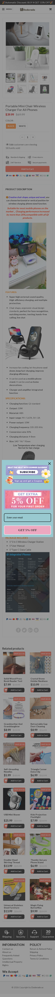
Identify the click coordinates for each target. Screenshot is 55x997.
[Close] (49, 463)
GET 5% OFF (27, 530)
